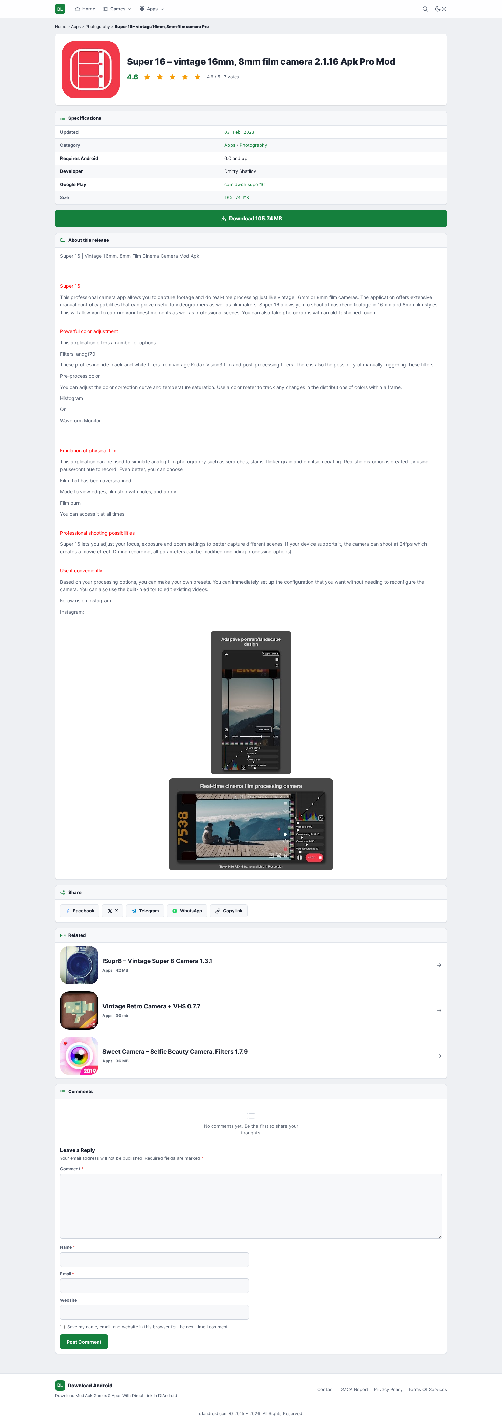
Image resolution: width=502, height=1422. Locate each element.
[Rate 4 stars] (185, 77)
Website (68, 1300)
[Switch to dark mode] (441, 9)
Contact (325, 1389)
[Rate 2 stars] (160, 77)
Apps (152, 8)
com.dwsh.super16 (244, 184)
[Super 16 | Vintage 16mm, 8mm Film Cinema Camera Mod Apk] (251, 702)
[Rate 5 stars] (198, 77)
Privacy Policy (388, 1389)
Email (67, 1273)
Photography (97, 26)
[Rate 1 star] (147, 77)
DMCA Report (353, 1389)
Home (88, 8)
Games (117, 8)
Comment (72, 1168)
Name (67, 1247)
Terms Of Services (427, 1389)
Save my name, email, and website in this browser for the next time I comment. (148, 1326)
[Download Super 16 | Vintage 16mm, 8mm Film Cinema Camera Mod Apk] (251, 824)
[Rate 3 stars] (172, 77)
